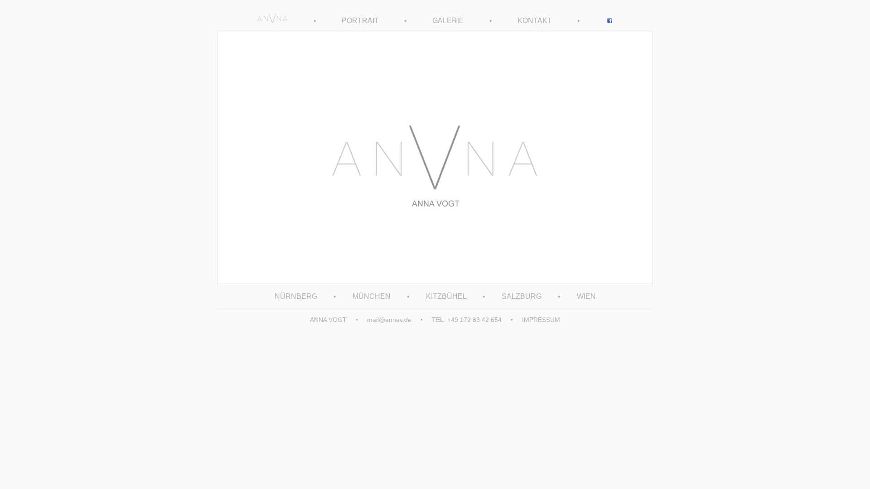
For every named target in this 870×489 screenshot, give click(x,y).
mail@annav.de (389, 319)
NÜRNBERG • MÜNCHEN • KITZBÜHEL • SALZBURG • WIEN (435, 296)
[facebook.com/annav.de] (609, 20)
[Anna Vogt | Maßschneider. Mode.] (272, 20)
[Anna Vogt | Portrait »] (435, 282)
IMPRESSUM (541, 319)
